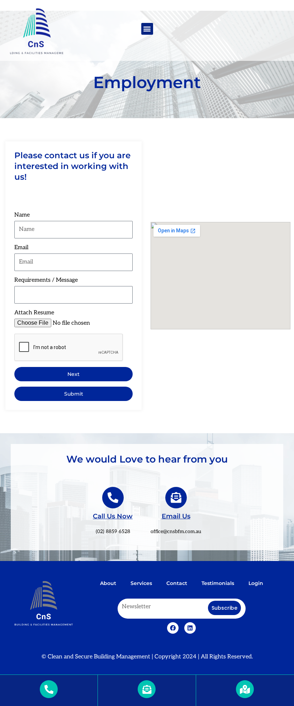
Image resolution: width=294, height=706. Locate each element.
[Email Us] (176, 497)
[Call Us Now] (113, 497)
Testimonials (217, 583)
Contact (176, 583)
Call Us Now (113, 516)
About (108, 583)
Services (141, 583)
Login (255, 583)
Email (21, 247)
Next (73, 374)
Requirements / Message (46, 280)
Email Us (176, 516)
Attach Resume (34, 312)
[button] (147, 29)
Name (22, 215)
